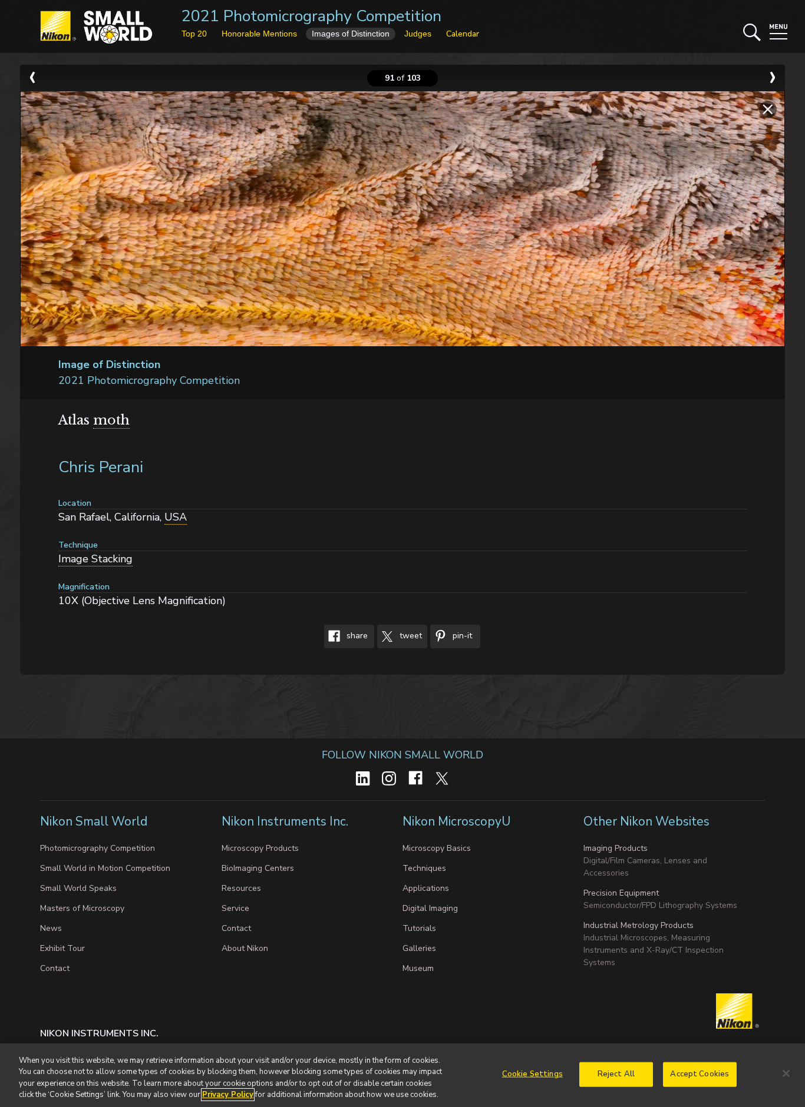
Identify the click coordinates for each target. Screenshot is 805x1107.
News (51, 928)
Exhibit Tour (62, 948)
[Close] (786, 1073)
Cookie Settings (532, 1074)
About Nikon (245, 948)
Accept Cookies (699, 1074)
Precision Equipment (621, 893)
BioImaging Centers (258, 868)
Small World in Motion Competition (105, 868)
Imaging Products (615, 848)
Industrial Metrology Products (638, 925)
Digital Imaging (430, 908)
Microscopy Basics (436, 848)
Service (235, 908)
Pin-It (461, 635)
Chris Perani (100, 467)
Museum (418, 968)
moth (111, 420)
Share (356, 635)
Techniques (424, 868)
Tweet (409, 635)
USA (175, 517)
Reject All (616, 1074)
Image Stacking (95, 559)
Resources (241, 888)
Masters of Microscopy (82, 908)
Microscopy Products (260, 848)
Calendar (462, 33)
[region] (402, 1075)
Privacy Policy (227, 1094)
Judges (417, 33)
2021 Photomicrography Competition (311, 16)
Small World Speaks (78, 888)
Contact (55, 968)
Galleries (419, 948)
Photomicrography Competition (97, 848)
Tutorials (419, 928)
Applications (425, 888)
